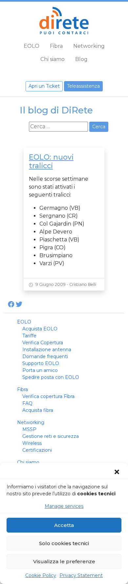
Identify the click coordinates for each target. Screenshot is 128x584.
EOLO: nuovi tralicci (51, 161)
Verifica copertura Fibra (48, 396)
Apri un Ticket (44, 86)
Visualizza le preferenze (64, 561)
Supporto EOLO (40, 363)
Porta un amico (40, 370)
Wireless (32, 443)
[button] (117, 472)
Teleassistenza (83, 86)
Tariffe (29, 336)
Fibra (56, 46)
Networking (89, 46)
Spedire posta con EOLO (50, 377)
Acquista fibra (37, 410)
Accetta (64, 525)
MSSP (29, 429)
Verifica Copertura (42, 343)
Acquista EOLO (39, 329)
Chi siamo (52, 59)
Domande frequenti (45, 356)
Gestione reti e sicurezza (50, 436)
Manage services (64, 506)
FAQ (27, 403)
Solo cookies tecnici (64, 543)
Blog (81, 59)
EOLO (31, 46)
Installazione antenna (46, 350)
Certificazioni (37, 450)
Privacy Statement (81, 575)
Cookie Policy (40, 575)
